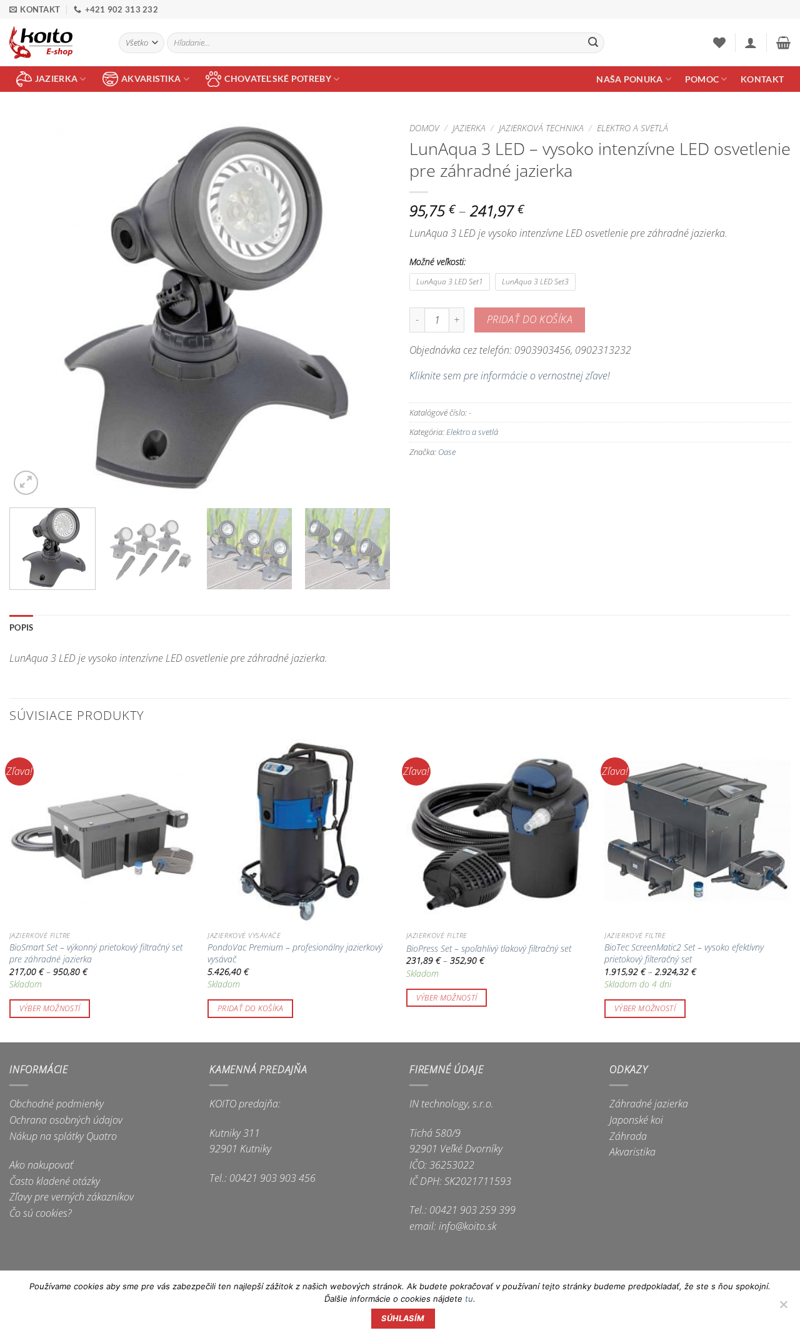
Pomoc (702, 79)
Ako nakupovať (41, 1165)
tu (469, 1299)
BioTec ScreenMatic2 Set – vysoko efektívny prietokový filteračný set (684, 953)
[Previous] (32, 307)
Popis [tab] (21, 627)
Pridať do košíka (529, 319)
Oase (447, 451)
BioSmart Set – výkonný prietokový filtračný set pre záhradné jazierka (95, 953)
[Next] (367, 307)
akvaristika (151, 78)
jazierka (56, 78)
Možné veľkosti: (437, 261)
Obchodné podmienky (56, 1104)
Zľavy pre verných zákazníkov (71, 1197)
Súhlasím (402, 1318)
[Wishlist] (719, 42)
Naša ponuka (629, 79)
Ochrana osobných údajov (65, 1120)
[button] (750, 42)
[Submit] (593, 43)
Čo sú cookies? (40, 1213)
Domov (424, 128)
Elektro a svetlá (632, 128)
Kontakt (762, 79)
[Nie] (783, 1308)
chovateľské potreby (277, 78)
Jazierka (469, 128)
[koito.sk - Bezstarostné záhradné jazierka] (54, 42)
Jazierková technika (541, 128)
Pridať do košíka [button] (251, 1008)
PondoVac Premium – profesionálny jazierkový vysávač (295, 953)
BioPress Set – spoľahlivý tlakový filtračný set (488, 948)
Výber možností (50, 1008)
